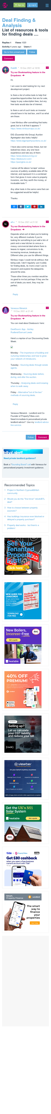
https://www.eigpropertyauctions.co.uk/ (28, 140)
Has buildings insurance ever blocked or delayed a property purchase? (25, 518)
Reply (15, 294)
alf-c (13, 222)
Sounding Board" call (21, 464)
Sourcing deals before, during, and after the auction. (27, 375)
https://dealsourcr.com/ (21, 158)
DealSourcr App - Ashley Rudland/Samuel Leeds (22, 331)
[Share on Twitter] (28, 206)
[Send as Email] (14, 206)
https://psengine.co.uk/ (21, 161)
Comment (8, 58)
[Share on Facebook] (21, 206)
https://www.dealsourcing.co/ (24, 155)
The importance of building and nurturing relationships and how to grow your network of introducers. (29, 355)
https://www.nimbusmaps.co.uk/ (25, 128)
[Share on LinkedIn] (41, 206)
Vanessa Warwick (19, 308)
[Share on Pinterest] (34, 206)
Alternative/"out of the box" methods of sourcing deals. (26, 394)
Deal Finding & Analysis (19, 22)
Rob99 (14, 67)
